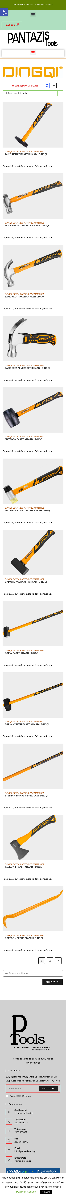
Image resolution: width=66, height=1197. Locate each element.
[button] (4, 12)
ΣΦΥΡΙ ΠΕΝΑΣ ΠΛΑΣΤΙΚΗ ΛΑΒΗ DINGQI (26, 154)
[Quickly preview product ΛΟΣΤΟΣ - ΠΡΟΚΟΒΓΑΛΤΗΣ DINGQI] (62, 892)
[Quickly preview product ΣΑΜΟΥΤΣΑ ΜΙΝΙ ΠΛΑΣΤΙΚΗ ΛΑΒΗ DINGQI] (62, 321)
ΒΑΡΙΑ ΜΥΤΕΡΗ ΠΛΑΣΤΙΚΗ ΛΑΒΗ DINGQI (27, 724)
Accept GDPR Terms (20, 1096)
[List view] (54, 85)
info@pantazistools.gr (25, 1151)
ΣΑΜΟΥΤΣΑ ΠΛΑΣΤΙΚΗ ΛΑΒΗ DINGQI (25, 296)
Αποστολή (48, 1088)
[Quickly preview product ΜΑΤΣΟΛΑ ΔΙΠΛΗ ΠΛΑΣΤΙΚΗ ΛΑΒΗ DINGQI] (62, 464)
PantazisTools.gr (22, 1161)
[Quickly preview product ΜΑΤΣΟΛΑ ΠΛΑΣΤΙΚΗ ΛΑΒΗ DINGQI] (62, 393)
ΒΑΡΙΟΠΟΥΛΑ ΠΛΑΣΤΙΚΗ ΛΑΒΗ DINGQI (26, 582)
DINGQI (8, 152)
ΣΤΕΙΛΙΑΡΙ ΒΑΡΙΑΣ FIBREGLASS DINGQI (26, 795)
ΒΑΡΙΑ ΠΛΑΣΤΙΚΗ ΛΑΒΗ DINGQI (22, 653)
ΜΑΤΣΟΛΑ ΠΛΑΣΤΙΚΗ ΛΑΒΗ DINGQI (24, 439)
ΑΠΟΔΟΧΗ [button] (46, 1192)
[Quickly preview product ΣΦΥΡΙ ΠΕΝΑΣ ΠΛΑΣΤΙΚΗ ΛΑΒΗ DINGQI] (62, 108)
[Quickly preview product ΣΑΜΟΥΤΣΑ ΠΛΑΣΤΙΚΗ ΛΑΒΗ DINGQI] (62, 250)
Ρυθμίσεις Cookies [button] (26, 1191)
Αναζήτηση (52, 982)
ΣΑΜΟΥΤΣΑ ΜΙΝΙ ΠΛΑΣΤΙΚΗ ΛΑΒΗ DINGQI (27, 368)
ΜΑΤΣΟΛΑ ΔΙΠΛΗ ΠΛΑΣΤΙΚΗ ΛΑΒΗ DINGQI (27, 510)
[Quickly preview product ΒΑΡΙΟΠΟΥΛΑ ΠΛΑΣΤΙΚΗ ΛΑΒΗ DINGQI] (62, 535)
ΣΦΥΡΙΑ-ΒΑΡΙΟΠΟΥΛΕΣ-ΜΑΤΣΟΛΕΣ (28, 152)
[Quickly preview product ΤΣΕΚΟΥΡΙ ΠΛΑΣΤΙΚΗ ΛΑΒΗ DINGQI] (62, 820)
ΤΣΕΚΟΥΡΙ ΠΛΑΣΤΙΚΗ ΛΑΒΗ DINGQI (24, 867)
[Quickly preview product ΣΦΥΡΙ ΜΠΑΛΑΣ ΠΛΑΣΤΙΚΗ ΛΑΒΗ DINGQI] (62, 179)
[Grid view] (47, 85)
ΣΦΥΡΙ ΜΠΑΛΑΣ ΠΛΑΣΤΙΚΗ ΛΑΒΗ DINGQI (27, 225)
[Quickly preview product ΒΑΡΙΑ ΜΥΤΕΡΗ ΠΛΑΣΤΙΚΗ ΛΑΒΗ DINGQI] (62, 678)
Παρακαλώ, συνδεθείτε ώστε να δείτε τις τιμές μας (27, 166)
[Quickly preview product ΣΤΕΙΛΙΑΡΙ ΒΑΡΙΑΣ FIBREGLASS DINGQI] (62, 749)
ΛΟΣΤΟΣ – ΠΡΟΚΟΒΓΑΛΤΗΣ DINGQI (24, 938)
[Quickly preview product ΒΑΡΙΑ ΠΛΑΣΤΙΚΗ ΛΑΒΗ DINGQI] (62, 606)
